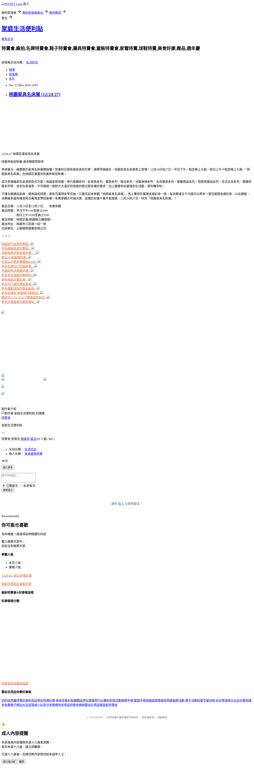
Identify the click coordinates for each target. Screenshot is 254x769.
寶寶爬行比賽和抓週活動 (105, 700)
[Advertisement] (24, 124)
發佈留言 (8, 490)
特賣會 (5, 417)
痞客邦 (25, 439)
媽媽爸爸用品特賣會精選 (68, 704)
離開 (21, 761)
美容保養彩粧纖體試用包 (72, 700)
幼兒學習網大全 (226, 700)
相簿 (12, 69)
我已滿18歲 (9, 761)
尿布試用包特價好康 (41, 700)
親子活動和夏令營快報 (200, 700)
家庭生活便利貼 (22, 28)
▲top (4, 460)
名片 (12, 78)
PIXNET (99, 717)
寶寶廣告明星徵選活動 (169, 700)
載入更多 (8, 467)
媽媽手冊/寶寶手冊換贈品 (138, 700)
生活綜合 (32, 62)
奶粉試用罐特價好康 (14, 700)
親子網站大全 (19, 704)
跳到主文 (7, 39)
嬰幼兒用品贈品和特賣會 (101, 704)
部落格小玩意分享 (40, 704)
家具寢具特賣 (33, 453)
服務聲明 (162, 717)
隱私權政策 (148, 717)
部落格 (13, 74)
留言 (33, 439)
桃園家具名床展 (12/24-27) (34, 94)
